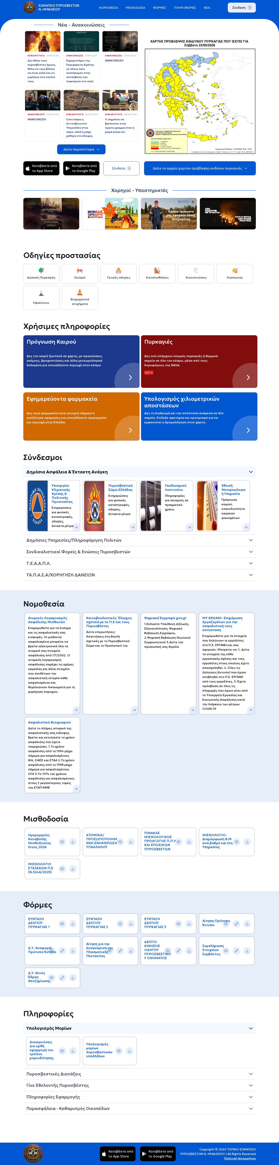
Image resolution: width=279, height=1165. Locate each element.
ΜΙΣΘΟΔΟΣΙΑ (135, 7)
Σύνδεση (239, 8)
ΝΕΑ (207, 7)
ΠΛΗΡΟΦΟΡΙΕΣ (185, 7)
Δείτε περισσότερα (78, 149)
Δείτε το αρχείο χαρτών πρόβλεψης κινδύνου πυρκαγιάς (197, 168)
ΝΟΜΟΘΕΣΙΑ (108, 7)
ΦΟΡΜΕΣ (159, 7)
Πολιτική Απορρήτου (240, 1158)
